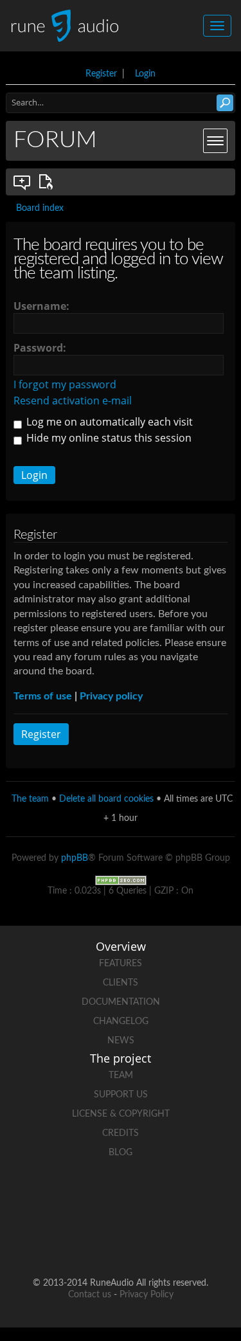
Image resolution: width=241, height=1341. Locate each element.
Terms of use (42, 696)
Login (145, 73)
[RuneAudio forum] (72, 1241)
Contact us (89, 1294)
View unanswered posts (22, 182)
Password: (39, 348)
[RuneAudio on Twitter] (145, 1197)
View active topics (48, 182)
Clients (120, 982)
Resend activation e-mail (72, 400)
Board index (40, 208)
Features (120, 963)
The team (30, 799)
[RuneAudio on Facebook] (96, 1197)
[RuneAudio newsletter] (169, 1241)
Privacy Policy (147, 1294)
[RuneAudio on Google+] (194, 1197)
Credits (120, 1133)
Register (101, 73)
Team (121, 1075)
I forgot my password (64, 384)
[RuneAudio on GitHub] (47, 1197)
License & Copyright (121, 1114)
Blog (120, 1152)
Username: (41, 306)
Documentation (121, 1002)
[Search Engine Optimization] (121, 880)
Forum (55, 140)
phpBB (74, 858)
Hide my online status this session (108, 438)
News (120, 1040)
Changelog (120, 1021)
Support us (121, 1094)
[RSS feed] (121, 1241)
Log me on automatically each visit (108, 422)
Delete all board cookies (106, 799)
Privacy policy (111, 696)
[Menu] (215, 141)
